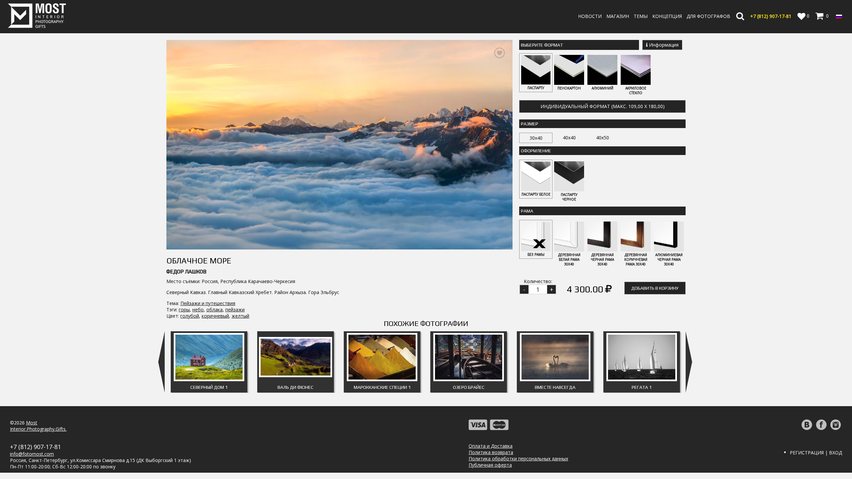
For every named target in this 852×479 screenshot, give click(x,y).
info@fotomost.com (32, 454)
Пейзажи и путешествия (207, 303)
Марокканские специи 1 (382, 387)
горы (184, 309)
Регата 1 (642, 387)
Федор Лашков (186, 271)
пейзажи (235, 309)
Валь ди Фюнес (296, 387)
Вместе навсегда (555, 387)
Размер (529, 123)
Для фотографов (708, 16)
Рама (527, 211)
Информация (663, 45)
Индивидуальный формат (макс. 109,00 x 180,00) (602, 106)
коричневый (215, 316)
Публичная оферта (490, 465)
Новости (590, 16)
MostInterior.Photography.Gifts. (38, 425)
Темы (641, 16)
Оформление (536, 150)
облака (214, 309)
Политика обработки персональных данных (518, 458)
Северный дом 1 (209, 387)
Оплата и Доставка (491, 446)
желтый (240, 316)
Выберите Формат (542, 45)
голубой (189, 316)
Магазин (617, 16)
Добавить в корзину (655, 288)
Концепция (667, 16)
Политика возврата (491, 452)
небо (198, 309)
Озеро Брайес (469, 387)
